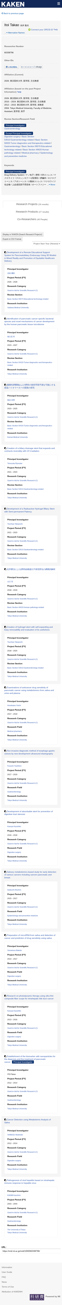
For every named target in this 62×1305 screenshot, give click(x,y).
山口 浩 (10, 582)
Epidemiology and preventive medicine (22, 916)
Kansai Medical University (17, 437)
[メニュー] (59, 3)
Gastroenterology (12, 128)
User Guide (7, 1272)
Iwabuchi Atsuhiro (14, 890)
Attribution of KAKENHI (12, 1291)
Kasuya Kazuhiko (14, 826)
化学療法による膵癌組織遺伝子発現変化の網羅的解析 (31, 569)
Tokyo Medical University (17, 374)
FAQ (4, 1277)
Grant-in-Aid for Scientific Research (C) (22, 290)
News (4, 1282)
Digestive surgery (12, 136)
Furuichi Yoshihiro (14, 766)
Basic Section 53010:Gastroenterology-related (25, 489)
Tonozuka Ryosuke (14, 463)
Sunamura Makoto (14, 950)
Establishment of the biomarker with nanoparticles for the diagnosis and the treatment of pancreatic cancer (29, 1059)
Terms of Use (8, 1287)
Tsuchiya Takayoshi (15, 524)
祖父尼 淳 (11, 337)
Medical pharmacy (30, 153)
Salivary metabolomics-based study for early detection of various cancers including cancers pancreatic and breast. (30, 875)
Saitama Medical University (18, 308)
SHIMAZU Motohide (15, 1135)
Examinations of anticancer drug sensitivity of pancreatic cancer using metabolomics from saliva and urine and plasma (29, 690)
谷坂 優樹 (11, 273)
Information (7, 1267)
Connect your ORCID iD (42, 29)
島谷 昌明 (11, 400)
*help (55, 29)
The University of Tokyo (16, 1230)
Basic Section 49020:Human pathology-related (25, 607)
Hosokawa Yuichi (14, 705)
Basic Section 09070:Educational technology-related (27, 299)
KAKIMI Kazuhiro (14, 1195)
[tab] (32, 204)
